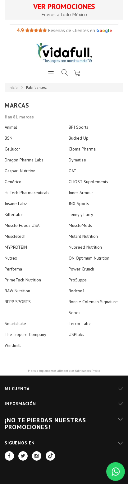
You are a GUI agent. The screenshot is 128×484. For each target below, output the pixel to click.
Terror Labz (80, 323)
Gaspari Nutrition (20, 171)
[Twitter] (23, 456)
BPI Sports (78, 127)
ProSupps (78, 280)
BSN (8, 138)
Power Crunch (81, 269)
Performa (13, 269)
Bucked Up (79, 138)
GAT (72, 171)
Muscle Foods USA (22, 225)
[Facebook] (9, 456)
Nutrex (11, 258)
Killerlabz (14, 214)
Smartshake (15, 323)
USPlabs (76, 334)
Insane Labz (16, 203)
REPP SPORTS (18, 301)
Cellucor (12, 149)
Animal (11, 127)
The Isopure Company (25, 334)
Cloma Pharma (82, 149)
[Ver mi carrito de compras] (77, 73)
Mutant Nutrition (83, 236)
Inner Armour (81, 192)
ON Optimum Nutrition (89, 258)
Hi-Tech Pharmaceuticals (27, 192)
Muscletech (15, 236)
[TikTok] (50, 456)
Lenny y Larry (81, 214)
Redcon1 (77, 291)
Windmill (13, 345)
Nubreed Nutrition (85, 247)
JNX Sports (79, 203)
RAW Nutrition (17, 291)
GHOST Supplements (88, 181)
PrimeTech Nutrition (23, 280)
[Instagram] (36, 456)
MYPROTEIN (16, 247)
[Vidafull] (64, 53)
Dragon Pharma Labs (24, 160)
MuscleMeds (80, 225)
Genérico (13, 181)
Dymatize (77, 160)
